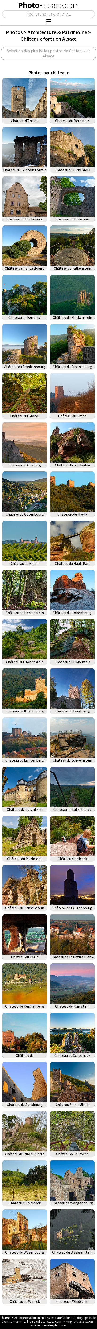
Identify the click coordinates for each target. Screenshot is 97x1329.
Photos (14, 32)
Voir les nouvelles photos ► (48, 1325)
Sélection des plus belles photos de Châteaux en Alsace (49, 53)
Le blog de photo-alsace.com (42, 1321)
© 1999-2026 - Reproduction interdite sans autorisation (36, 1318)
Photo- (48, 5)
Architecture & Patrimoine (57, 32)
